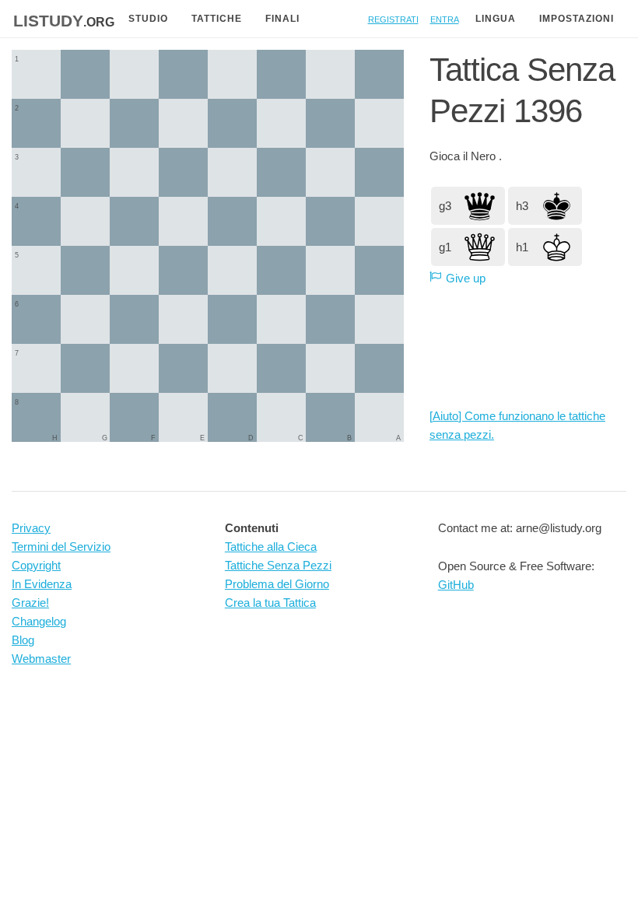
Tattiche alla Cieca (271, 546)
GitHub (456, 584)
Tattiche (216, 18)
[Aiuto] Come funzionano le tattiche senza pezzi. (517, 425)
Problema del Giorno (277, 583)
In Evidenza (42, 583)
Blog (23, 639)
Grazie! (30, 602)
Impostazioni (576, 18)
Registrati (393, 18)
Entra (444, 18)
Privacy (31, 527)
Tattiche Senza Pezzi (278, 565)
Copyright (36, 565)
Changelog (39, 621)
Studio (148, 18)
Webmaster (41, 658)
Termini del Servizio (61, 546)
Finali (282, 18)
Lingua (495, 18)
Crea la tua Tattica (270, 602)
